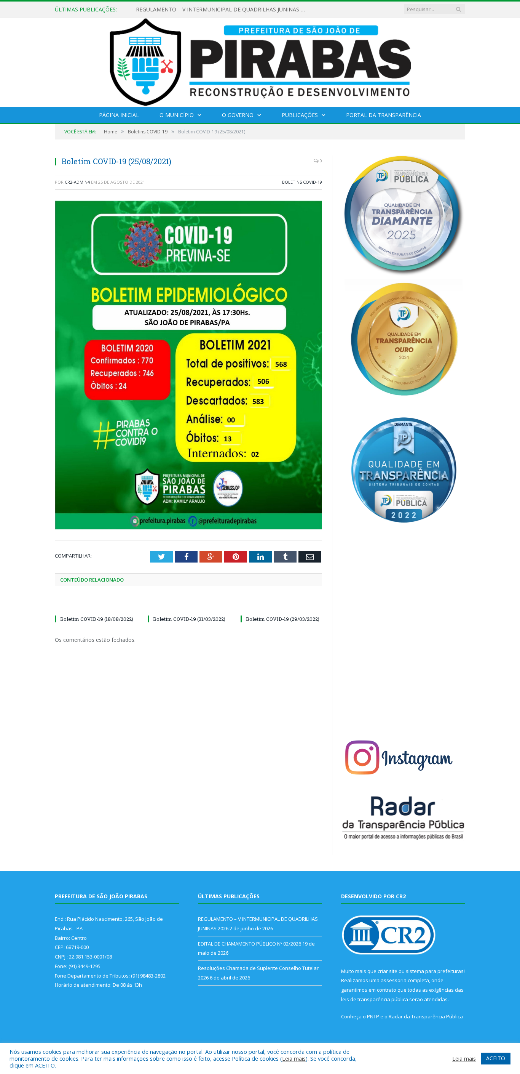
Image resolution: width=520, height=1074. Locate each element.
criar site (387, 971)
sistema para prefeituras (435, 971)
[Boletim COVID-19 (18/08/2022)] (95, 605)
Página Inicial (119, 115)
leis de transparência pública (374, 999)
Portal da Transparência (383, 115)
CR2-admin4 (77, 182)
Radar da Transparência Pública (426, 1016)
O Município (177, 115)
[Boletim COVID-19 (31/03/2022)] (188, 605)
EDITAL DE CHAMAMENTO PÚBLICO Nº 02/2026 (197, 9)
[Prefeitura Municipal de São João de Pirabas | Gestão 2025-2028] (260, 60)
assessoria (394, 980)
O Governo (238, 115)
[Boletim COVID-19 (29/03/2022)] (281, 605)
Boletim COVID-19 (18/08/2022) (96, 619)
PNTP (373, 1016)
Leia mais (294, 1058)
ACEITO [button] (495, 1058)
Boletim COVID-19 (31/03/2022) (189, 619)
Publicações (300, 115)
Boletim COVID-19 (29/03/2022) (282, 619)
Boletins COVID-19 (302, 182)
